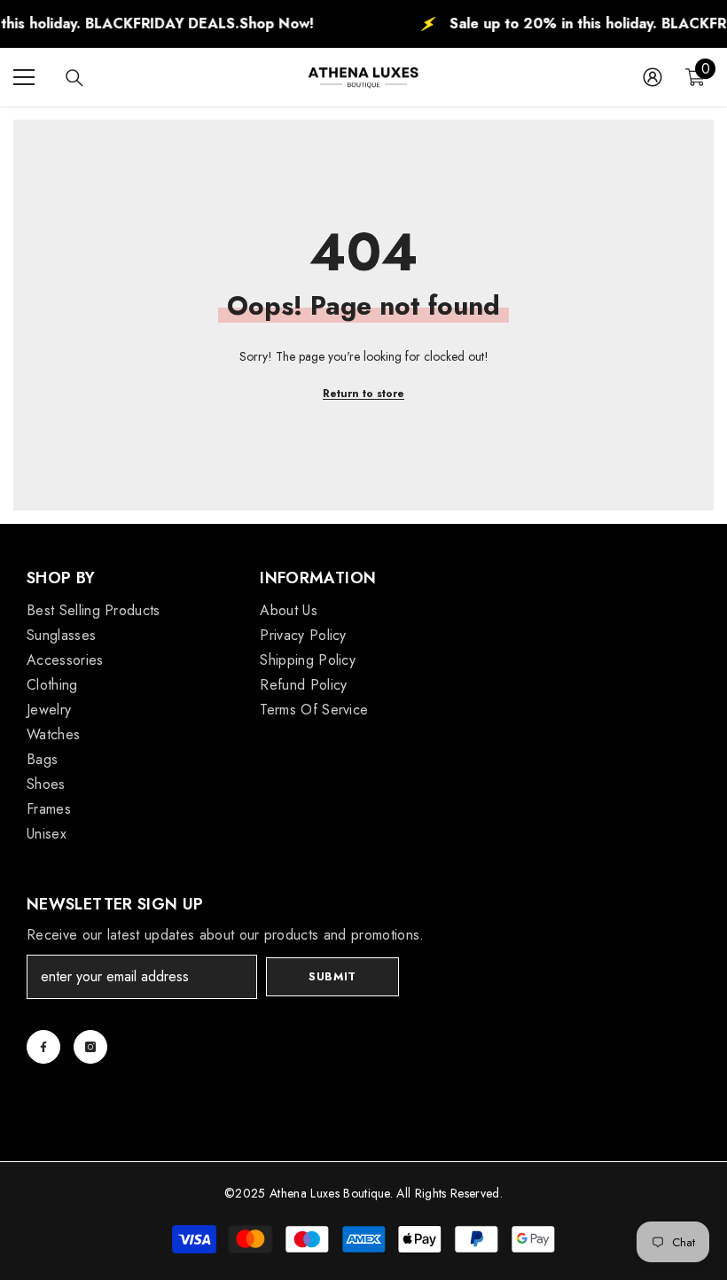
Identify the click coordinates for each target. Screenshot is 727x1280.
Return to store (363, 394)
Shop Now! (252, 24)
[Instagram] (90, 1047)
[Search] (74, 78)
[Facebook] (43, 1047)
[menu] (24, 77)
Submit (332, 976)
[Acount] (652, 77)
